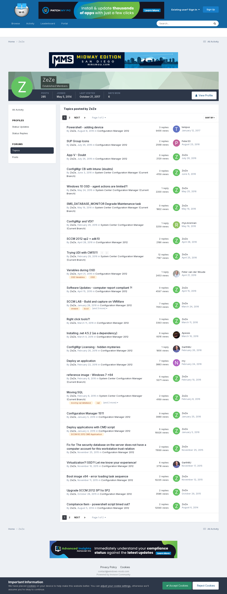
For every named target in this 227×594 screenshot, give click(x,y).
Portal (64, 23)
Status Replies (20, 133)
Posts (15, 157)
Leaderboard (48, 23)
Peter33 (186, 141)
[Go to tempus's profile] (176, 129)
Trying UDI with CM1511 (82, 252)
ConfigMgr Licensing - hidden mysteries (93, 347)
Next (77, 117)
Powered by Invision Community (113, 574)
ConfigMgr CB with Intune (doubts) (90, 169)
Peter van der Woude (193, 271)
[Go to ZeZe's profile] (176, 156)
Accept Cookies (178, 585)
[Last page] (84, 117)
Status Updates (198, 23)
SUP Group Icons (78, 141)
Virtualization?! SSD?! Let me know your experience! (101, 462)
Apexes (186, 333)
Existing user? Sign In (184, 9)
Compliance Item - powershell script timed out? (98, 504)
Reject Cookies (205, 585)
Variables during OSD (81, 270)
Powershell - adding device (85, 127)
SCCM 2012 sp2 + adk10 (83, 238)
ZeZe (73, 130)
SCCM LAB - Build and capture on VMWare (95, 301)
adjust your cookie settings (116, 585)
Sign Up (211, 9)
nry (183, 360)
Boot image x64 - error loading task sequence (97, 476)
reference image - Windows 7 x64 (90, 375)
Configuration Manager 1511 (85, 413)
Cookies (125, 567)
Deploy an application (81, 361)
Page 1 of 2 (98, 117)
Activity (30, 23)
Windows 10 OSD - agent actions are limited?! (97, 186)
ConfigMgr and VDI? (80, 221)
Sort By (209, 118)
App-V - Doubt (76, 155)
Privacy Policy (108, 567)
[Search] (215, 23)
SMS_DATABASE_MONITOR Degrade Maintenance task (104, 204)
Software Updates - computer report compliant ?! (99, 287)
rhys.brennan (189, 222)
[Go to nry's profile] (176, 362)
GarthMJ (186, 347)
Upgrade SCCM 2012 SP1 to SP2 (88, 490)
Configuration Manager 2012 (113, 130)
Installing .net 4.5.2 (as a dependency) (92, 333)
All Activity (18, 109)
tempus (186, 127)
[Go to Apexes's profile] (176, 334)
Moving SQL (75, 392)
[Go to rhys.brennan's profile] (176, 224)
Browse (16, 23)
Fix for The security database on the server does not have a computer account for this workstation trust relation (106, 446)
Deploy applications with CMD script (91, 427)
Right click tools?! (78, 319)
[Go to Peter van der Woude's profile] (176, 273)
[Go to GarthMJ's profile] (176, 348)
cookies (31, 585)
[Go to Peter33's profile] (176, 143)
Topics (16, 150)
